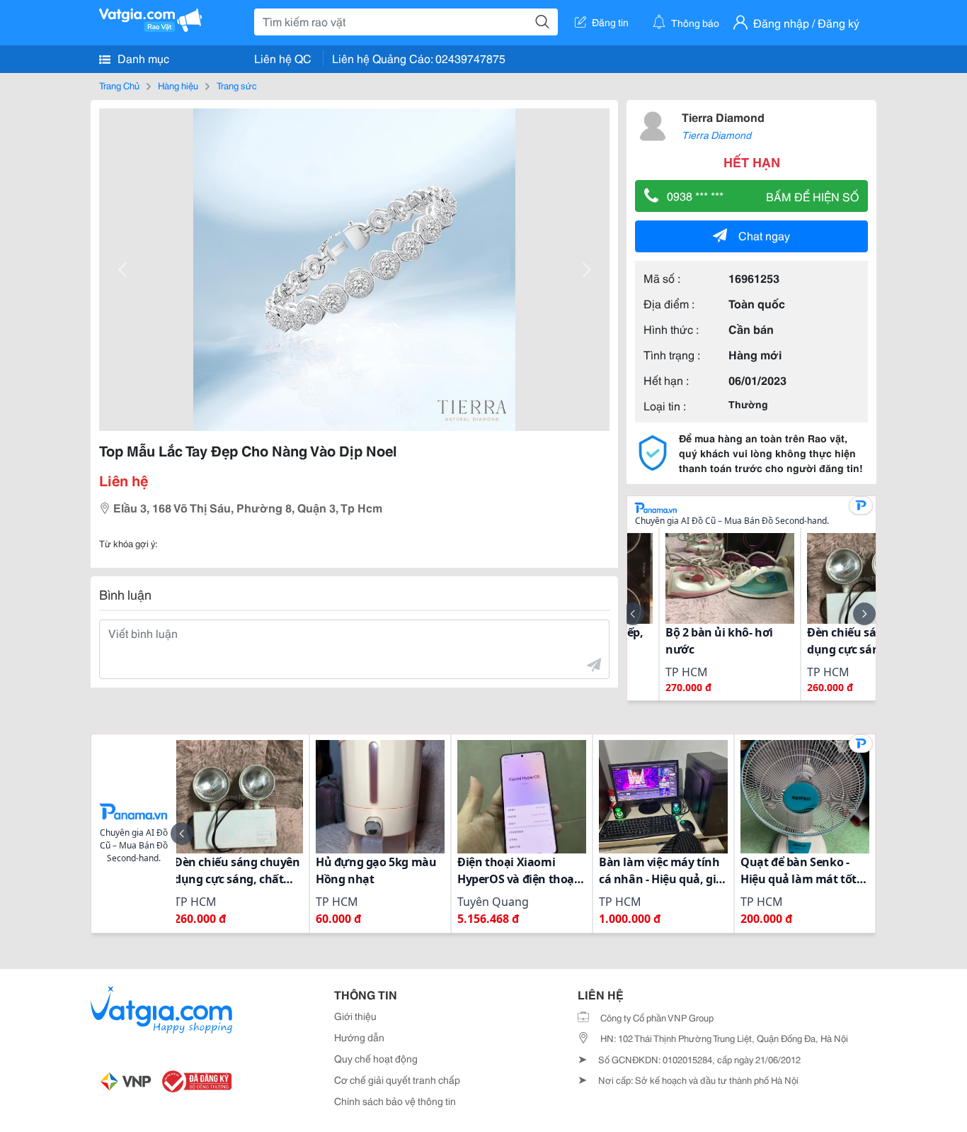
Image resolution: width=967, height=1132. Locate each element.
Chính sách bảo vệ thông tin (395, 1101)
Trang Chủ (119, 85)
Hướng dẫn (359, 1037)
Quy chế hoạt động (376, 1058)
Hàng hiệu (178, 85)
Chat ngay (764, 235)
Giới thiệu (355, 1016)
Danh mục (142, 58)
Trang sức (237, 85)
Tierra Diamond (723, 116)
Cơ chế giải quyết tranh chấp (397, 1079)
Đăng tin (610, 22)
